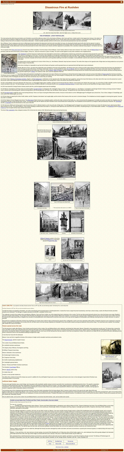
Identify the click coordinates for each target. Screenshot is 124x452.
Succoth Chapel (38, 89)
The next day (70, 441)
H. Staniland (8, 102)
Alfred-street (31, 100)
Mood (8, 369)
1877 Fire (50, 441)
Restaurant (111, 106)
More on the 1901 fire (70, 443)
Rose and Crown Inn (17, 49)
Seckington (118, 101)
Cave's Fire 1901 (52, 240)
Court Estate (13, 367)
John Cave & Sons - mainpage (62, 446)
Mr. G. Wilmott (70, 69)
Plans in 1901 (58, 443)
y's (10, 369)
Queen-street (106, 74)
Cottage (33, 71)
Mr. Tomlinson (22, 54)
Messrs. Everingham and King (18, 79)
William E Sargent (45, 238)
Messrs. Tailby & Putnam (55, 70)
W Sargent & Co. (49, 239)
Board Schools (8, 339)
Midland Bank (95, 49)
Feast (47, 423)
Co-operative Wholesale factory (66, 84)
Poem (50, 443)
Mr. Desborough (38, 79)
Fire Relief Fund (58, 441)
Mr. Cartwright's (11, 110)
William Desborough (109, 356)
